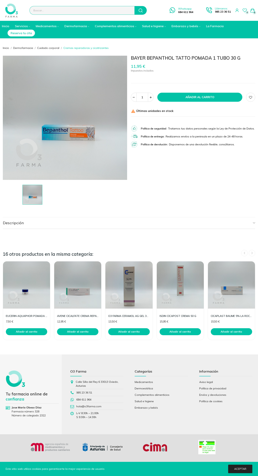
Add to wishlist (250, 97)
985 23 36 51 (223, 11)
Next (252, 253)
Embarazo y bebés (146, 407)
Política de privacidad (212, 388)
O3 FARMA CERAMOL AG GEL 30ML (129, 316)
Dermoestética (144, 388)
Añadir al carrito (199, 97)
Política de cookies (210, 401)
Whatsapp (185, 8)
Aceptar (240, 469)
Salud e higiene (144, 401)
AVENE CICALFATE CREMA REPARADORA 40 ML (77, 316)
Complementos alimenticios (152, 395)
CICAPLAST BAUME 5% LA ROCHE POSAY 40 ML (231, 316)
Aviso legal (206, 382)
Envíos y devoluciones (212, 395)
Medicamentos (144, 382)
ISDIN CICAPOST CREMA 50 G (178, 316)
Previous (244, 253)
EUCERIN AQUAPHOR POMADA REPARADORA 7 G (26, 316)
